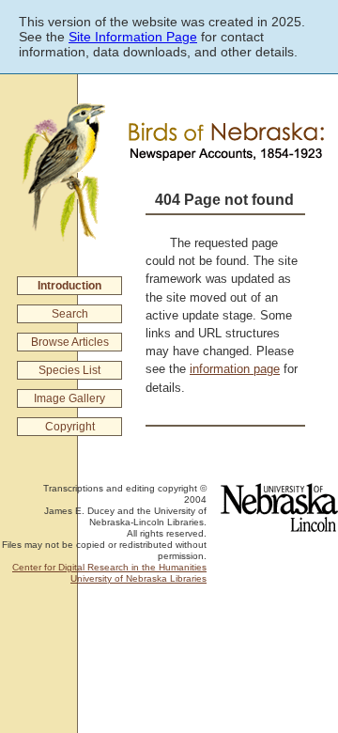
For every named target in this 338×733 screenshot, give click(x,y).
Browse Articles (70, 342)
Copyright (70, 426)
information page (235, 369)
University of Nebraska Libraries (138, 578)
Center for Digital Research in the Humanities (109, 567)
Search (70, 313)
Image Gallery (69, 398)
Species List (69, 370)
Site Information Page (133, 36)
